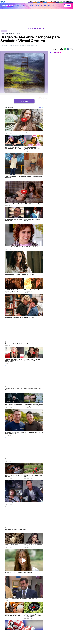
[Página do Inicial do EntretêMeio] (7, 5)
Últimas (54, 5)
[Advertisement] (36, 17)
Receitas (54, 1)
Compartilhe (56, 49)
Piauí (58, 1)
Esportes (60, 1)
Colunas (64, 1)
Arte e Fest (42, 28)
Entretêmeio (31, 1)
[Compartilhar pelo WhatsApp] (65, 49)
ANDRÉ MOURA (47, 5)
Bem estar (25, 5)
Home (29, 28)
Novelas (32, 5)
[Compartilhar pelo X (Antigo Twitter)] (61, 49)
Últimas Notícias (69, 1)
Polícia (41, 1)
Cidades (38, 1)
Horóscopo (39, 5)
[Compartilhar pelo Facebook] (68, 49)
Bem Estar (45, 1)
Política (35, 1)
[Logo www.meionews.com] (2, 1)
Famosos (19, 5)
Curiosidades (50, 1)
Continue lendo (24, 101)
